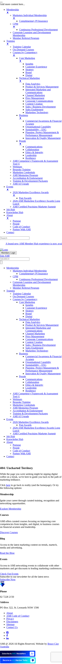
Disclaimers (12, 621)
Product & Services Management (42, 325)
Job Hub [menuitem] (10, 209)
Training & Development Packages (30, 413)
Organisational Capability (38, 362)
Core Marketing (27, 302)
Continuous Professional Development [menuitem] (38, 29)
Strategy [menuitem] (29, 69)
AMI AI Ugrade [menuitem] (21, 183)
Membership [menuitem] (12, 11)
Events (9, 419)
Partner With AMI (22, 453)
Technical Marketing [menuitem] (29, 79)
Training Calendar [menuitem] (22, 46)
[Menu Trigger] (1, 2)
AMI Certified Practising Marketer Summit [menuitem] (34, 206)
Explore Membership (10, 508)
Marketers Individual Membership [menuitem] (30, 17)
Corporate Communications (39, 339)
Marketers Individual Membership (30, 270)
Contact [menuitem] (10, 232)
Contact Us (12, 627)
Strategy (29, 310)
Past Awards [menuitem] (25, 198)
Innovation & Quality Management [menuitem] (43, 138)
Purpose (17, 445)
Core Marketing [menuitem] (27, 59)
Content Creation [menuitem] (34, 103)
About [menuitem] (9, 216)
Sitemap (10, 624)
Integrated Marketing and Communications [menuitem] (38, 91)
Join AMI (5, 255)
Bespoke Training (22, 402)
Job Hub (10, 436)
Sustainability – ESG (35, 365)
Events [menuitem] (9, 188)
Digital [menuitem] (28, 75)
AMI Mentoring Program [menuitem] (25, 175)
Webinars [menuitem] (17, 166)
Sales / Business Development (40, 345)
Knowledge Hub (14, 439)
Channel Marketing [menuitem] (35, 95)
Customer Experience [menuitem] (36, 66)
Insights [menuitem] (29, 64)
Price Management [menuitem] (34, 98)
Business (23, 353)
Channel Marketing (35, 333)
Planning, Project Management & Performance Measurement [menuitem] (42, 134)
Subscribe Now (8, 579)
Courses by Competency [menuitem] (25, 54)
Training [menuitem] (10, 42)
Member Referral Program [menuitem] (26, 38)
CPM (15, 276)
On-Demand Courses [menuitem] (23, 49)
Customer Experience (36, 308)
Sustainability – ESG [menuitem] (35, 129)
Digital (28, 316)
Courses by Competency (25, 299)
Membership (12, 268)
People (22, 376)
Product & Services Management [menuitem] (42, 86)
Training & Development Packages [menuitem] (30, 181)
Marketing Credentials (24, 405)
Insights (29, 305)
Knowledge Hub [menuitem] (14, 212)
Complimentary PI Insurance (33, 273)
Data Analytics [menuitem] (32, 84)
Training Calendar (22, 293)
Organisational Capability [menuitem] (38, 126)
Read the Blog (7, 553)
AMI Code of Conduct (17, 615)
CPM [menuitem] (15, 25)
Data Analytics (32, 322)
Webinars (17, 399)
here (8, 485)
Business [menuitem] (23, 116)
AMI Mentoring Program (25, 407)
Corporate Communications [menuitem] (39, 101)
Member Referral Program (26, 288)
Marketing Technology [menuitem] (36, 112)
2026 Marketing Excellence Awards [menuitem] (31, 194)
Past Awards (25, 425)
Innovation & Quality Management (43, 373)
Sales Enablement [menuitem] (34, 109)
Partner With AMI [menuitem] (22, 229)
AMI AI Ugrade (21, 416)
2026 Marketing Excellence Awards (31, 422)
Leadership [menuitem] (31, 155)
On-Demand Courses (23, 296)
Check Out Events (9, 573)
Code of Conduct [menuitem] (21, 226)
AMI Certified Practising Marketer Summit (34, 433)
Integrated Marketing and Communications (38, 329)
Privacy (10, 618)
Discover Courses (9, 532)
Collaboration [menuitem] (32, 149)
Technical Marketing (29, 319)
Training (10, 290)
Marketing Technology (36, 350)
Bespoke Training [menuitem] (22, 169)
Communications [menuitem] (33, 146)
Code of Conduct (21, 450)
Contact (10, 456)
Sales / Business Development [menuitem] (40, 106)
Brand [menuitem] (28, 72)
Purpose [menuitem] (17, 221)
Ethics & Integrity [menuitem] (34, 152)
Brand (28, 313)
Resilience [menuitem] (30, 158)
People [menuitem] (22, 142)
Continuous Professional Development (38, 279)
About (9, 442)
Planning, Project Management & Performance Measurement (42, 369)
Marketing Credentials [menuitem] (24, 172)
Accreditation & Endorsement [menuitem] (28, 178)
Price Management (34, 336)
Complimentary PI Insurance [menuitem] (33, 21)
